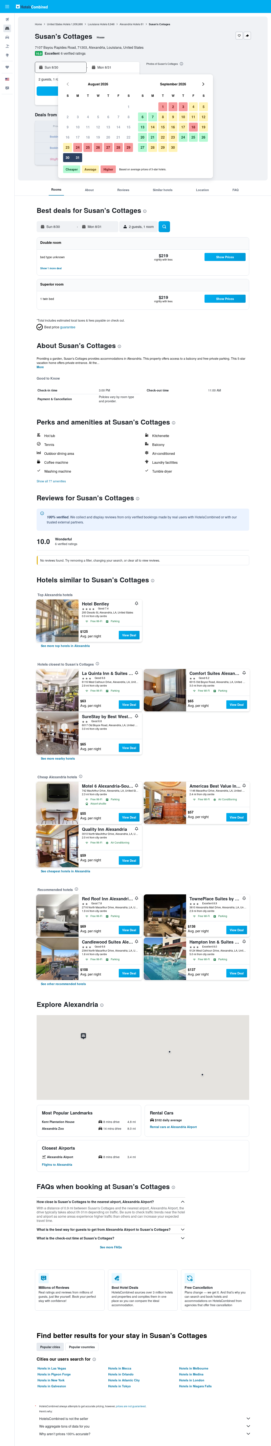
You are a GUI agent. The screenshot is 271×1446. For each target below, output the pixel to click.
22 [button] (128, 137)
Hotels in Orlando (121, 1374)
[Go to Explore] (7, 55)
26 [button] (98, 147)
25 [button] (88, 147)
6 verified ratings (73, 53)
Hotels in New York (51, 1380)
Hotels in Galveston (51, 1386)
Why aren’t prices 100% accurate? (64, 1433)
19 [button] (98, 137)
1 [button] (129, 106)
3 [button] (78, 116)
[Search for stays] (7, 28)
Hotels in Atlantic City (124, 1380)
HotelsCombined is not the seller (63, 1418)
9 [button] (68, 127)
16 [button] (67, 137)
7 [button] (118, 116)
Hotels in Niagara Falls (195, 1386)
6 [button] (108, 116)
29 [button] (128, 147)
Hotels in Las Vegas (51, 1368)
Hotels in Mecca (119, 1368)
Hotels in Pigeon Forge (54, 1374)
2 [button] (68, 116)
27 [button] (108, 147)
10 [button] (78, 127)
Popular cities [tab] (50, 1347)
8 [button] (129, 116)
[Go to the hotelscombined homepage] (31, 6)
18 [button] (88, 137)
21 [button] (118, 137)
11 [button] (88, 127)
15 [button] (128, 127)
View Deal (129, 635)
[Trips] (7, 67)
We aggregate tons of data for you (64, 1426)
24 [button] (78, 147)
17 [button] (78, 137)
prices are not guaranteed (131, 1406)
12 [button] (98, 127)
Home (38, 24)
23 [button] (67, 147)
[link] (65, 645)
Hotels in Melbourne (193, 1368)
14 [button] (118, 127)
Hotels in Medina (191, 1374)
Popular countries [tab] (82, 1347)
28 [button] (118, 147)
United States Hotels (59, 24)
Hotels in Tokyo (119, 1386)
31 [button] (78, 157)
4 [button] (88, 116)
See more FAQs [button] (111, 1247)
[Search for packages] (7, 46)
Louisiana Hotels (97, 24)
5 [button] (98, 116)
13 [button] (108, 127)
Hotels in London (191, 1380)
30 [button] (67, 157)
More (40, 367)
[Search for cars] (7, 37)
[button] (7, 6)
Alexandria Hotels (130, 24)
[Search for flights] (7, 19)
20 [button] (108, 137)
